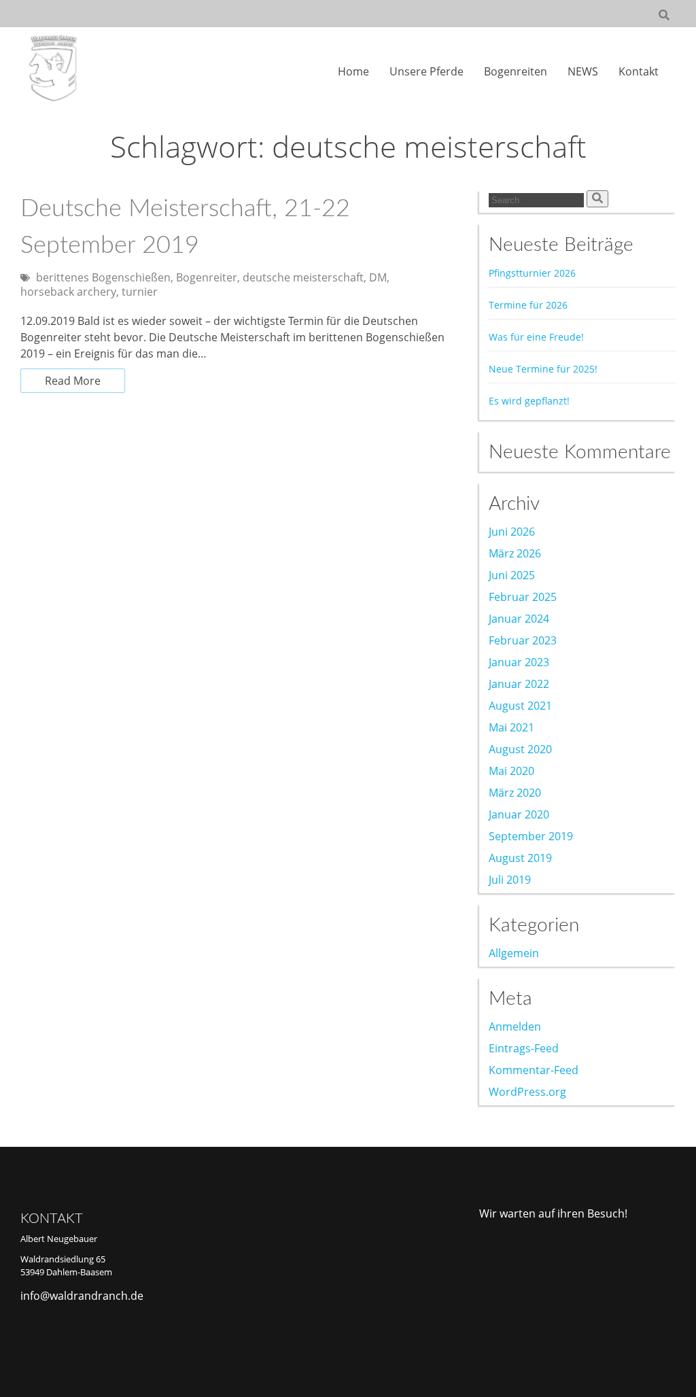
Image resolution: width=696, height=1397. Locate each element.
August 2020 (520, 749)
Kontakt (639, 71)
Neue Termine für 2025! (543, 368)
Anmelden (515, 1026)
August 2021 (520, 705)
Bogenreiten (515, 71)
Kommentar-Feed (533, 1070)
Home (353, 71)
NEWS (583, 71)
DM (378, 277)
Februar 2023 (523, 640)
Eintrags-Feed (524, 1048)
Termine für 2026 (528, 304)
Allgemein (514, 953)
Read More (73, 380)
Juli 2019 (510, 879)
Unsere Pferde (426, 71)
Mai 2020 (511, 770)
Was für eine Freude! (536, 336)
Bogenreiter (206, 277)
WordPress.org (527, 1091)
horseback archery (68, 291)
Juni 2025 (512, 575)
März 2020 (515, 792)
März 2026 (515, 553)
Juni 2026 (512, 531)
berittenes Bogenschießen (103, 277)
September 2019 (531, 836)
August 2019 (520, 857)
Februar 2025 (523, 596)
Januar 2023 (519, 662)
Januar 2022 (519, 683)
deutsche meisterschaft (303, 277)
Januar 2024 (519, 618)
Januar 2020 (519, 814)
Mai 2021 (511, 727)
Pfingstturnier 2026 (532, 272)
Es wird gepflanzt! (529, 400)
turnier (140, 291)
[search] (597, 198)
